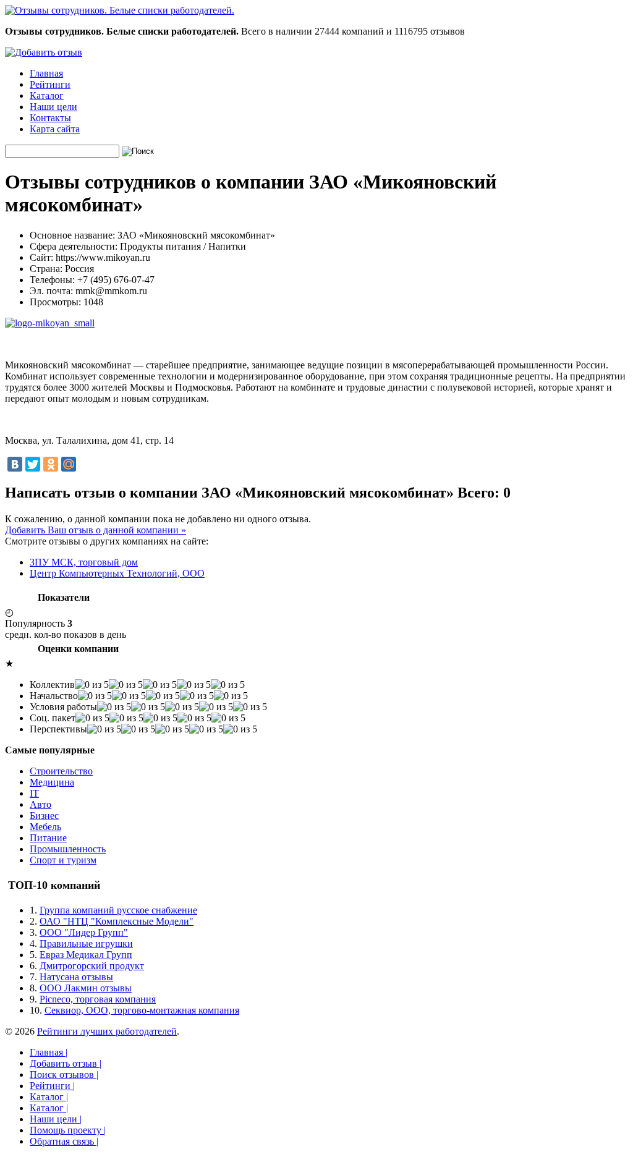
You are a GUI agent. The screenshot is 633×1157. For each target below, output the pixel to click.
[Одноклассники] (50, 464)
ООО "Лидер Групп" (84, 932)
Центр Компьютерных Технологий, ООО (117, 573)
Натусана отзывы (76, 977)
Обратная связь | (64, 1141)
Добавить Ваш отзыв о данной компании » (95, 530)
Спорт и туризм (63, 860)
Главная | (48, 1052)
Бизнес (44, 815)
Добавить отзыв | (65, 1063)
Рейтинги (50, 84)
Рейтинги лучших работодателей (107, 1031)
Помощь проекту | (68, 1130)
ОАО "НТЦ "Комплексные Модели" (116, 921)
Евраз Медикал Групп (86, 954)
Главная (46, 73)
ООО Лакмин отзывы (86, 988)
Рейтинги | (52, 1085)
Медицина (52, 782)
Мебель (45, 826)
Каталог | (49, 1096)
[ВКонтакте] (14, 464)
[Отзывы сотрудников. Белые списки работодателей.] (119, 10)
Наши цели (53, 106)
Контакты (50, 117)
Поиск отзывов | (64, 1074)
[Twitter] (32, 464)
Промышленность (68, 849)
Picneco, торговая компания (98, 999)
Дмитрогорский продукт (92, 965)
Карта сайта (55, 129)
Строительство (61, 771)
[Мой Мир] (68, 464)
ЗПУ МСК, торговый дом (84, 562)
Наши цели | (56, 1119)
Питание (48, 838)
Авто (40, 804)
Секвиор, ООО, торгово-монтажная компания (142, 1010)
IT (34, 793)
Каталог (47, 95)
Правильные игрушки (86, 943)
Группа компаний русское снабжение (118, 910)
